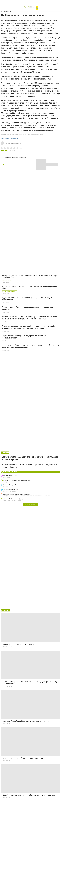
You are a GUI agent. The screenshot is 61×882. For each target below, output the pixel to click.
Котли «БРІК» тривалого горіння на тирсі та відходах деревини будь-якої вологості (30, 682)
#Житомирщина (5, 138)
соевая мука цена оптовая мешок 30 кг (19, 644)
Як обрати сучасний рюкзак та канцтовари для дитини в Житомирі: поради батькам (29, 276)
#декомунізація (14, 138)
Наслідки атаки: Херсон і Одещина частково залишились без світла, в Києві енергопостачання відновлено (30, 346)
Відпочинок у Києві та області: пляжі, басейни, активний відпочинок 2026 (30, 287)
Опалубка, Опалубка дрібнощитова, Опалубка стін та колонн (27, 721)
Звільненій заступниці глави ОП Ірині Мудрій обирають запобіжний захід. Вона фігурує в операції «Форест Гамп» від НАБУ (29, 318)
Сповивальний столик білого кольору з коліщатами (24, 758)
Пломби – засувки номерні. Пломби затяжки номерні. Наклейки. (29, 795)
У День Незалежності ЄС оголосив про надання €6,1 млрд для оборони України (27, 299)
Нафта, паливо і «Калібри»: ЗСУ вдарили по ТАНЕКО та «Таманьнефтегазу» (24, 337)
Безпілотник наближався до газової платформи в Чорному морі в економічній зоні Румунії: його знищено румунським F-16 (28, 327)
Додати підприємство (30, 505)
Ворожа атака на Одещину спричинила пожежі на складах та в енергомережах (27, 308)
